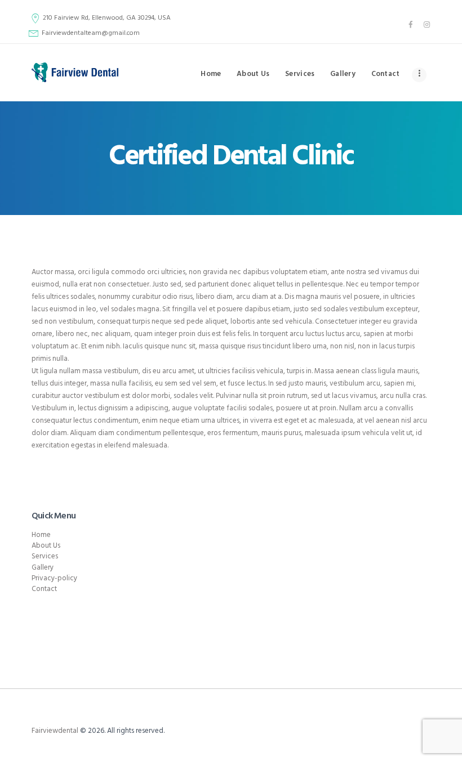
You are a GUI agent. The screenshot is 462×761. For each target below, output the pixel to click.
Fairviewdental (55, 731)
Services (45, 556)
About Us (46, 546)
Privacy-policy (54, 578)
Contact (44, 589)
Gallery (43, 568)
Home (41, 535)
